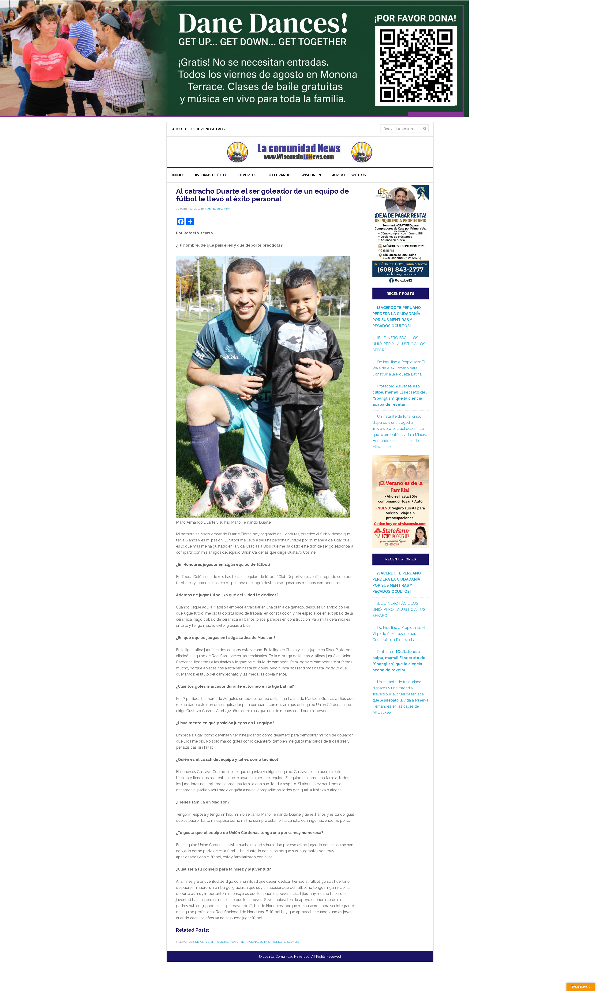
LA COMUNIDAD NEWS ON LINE (300, 151)
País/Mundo (273, 941)
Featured (237, 941)
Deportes (202, 941)
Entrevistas (219, 941)
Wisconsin (291, 941)
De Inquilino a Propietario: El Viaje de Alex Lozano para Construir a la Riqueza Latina (398, 368)
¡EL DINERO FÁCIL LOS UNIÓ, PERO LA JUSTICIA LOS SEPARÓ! (398, 344)
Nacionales (254, 941)
